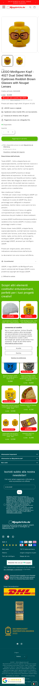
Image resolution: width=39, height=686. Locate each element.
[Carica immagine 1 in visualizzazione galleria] (7, 60)
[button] (4, 7)
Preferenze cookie (20, 684)
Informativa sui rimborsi (12, 675)
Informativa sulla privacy (14, 343)
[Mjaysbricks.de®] (5, 683)
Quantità (4, 128)
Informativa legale (26, 681)
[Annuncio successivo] (35, 2)
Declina (18, 353)
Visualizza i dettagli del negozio (14, 152)
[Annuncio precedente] (3, 2)
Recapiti (35, 681)
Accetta (18, 348)
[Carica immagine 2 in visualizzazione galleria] (19, 60)
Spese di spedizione (15, 100)
